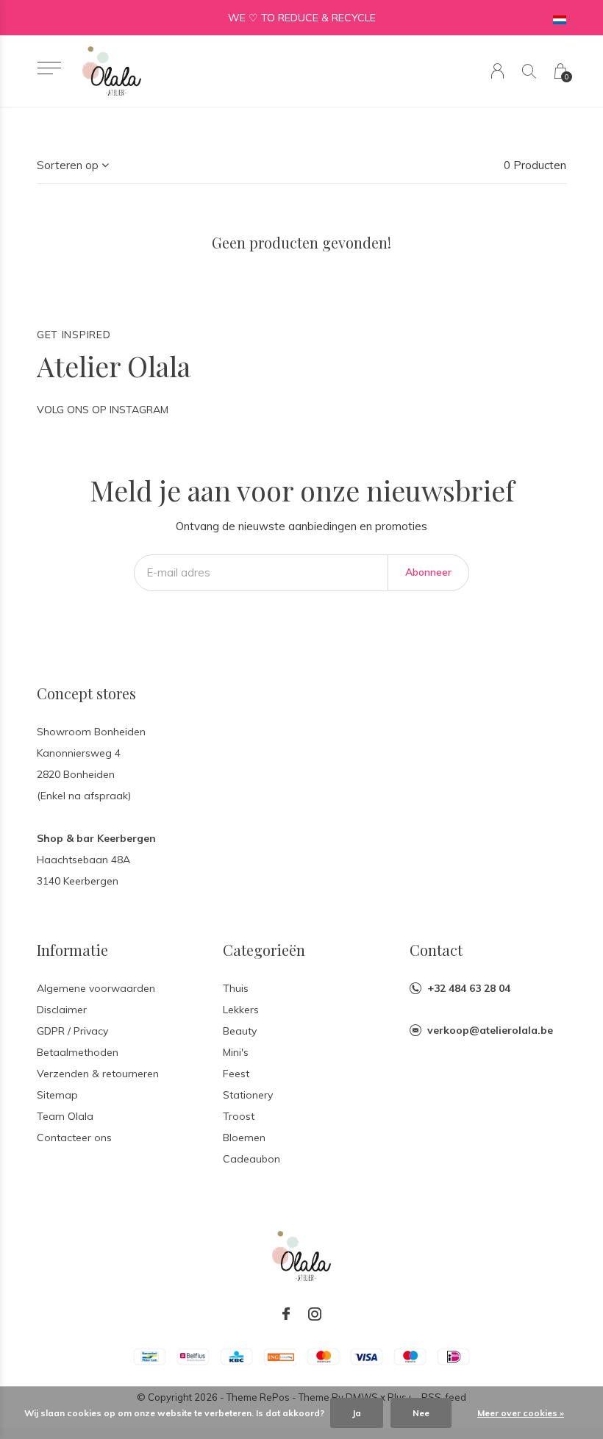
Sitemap (57, 1094)
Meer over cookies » (520, 1412)
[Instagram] (314, 1314)
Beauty (240, 1031)
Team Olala (65, 1116)
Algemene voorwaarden (96, 988)
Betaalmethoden (77, 1052)
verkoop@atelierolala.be (490, 1030)
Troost (238, 1116)
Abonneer (428, 572)
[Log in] (497, 71)
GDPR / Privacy (72, 1031)
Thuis (236, 988)
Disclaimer (62, 1009)
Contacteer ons (74, 1137)
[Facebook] (286, 1314)
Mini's (236, 1052)
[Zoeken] (529, 71)
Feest (236, 1073)
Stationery (248, 1094)
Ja (356, 1412)
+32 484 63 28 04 (468, 988)
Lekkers (241, 1009)
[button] (49, 68)
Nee (421, 1412)
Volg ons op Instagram (102, 409)
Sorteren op (68, 165)
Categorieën (264, 950)
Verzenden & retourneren (98, 1073)
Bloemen (244, 1137)
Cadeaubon (251, 1158)
